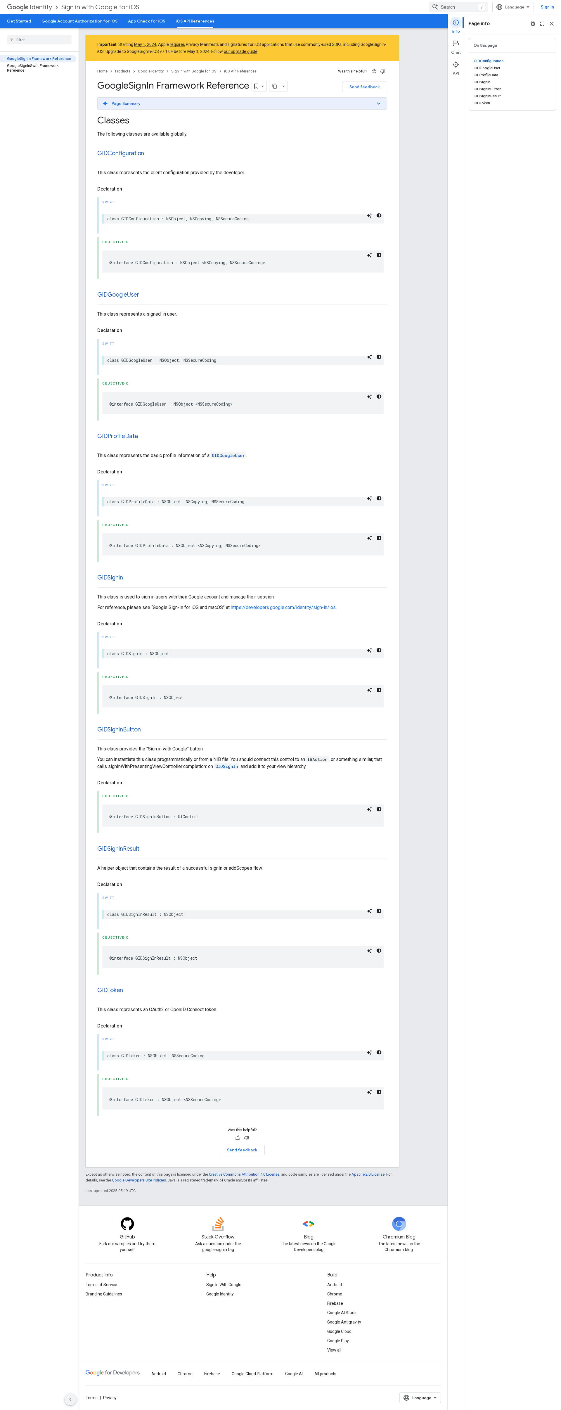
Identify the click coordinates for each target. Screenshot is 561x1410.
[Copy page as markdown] (274, 86)
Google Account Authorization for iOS (79, 21)
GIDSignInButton (119, 729)
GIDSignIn (110, 577)
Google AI (294, 1373)
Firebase (335, 1303)
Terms (92, 1397)
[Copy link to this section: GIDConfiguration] (150, 153)
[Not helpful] (382, 71)
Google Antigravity (344, 1322)
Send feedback (364, 86)
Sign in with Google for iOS (100, 7)
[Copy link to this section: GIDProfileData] (144, 436)
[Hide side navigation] (70, 1399)
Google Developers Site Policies (139, 1180)
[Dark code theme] (379, 215)
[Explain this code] (369, 215)
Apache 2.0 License (368, 1174)
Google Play (338, 1340)
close (551, 23)
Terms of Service (101, 1284)
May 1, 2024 (145, 44)
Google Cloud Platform (252, 1373)
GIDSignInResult (118, 848)
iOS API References (195, 21)
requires (177, 44)
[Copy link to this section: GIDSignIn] (129, 578)
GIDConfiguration (120, 153)
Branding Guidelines (104, 1294)
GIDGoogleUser (118, 294)
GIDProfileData (117, 436)
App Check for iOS (146, 21)
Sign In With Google (223, 1284)
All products (325, 1373)
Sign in (547, 7)
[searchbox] (39, 39)
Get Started (19, 21)
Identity (41, 7)
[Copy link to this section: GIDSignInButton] (146, 729)
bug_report (532, 23)
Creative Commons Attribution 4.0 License (244, 1174)
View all (334, 1350)
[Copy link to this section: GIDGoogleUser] (145, 295)
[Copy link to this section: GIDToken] (129, 990)
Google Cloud (339, 1331)
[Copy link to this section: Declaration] (128, 189)
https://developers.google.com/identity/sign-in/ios (283, 607)
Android (334, 1284)
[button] (242, 103)
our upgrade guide (240, 51)
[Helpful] (374, 71)
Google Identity (151, 71)
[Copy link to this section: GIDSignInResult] (145, 849)
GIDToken (110, 990)
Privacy (110, 1397)
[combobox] (458, 7)
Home (102, 71)
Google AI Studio (342, 1312)
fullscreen (542, 23)
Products (122, 71)
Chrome (334, 1294)
